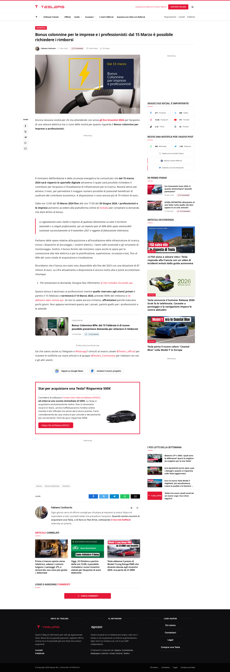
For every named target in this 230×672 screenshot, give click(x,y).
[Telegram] (25, 137)
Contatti (181, 17)
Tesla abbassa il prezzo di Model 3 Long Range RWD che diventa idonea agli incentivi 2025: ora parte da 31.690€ (123, 565)
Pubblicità (191, 17)
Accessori (89, 17)
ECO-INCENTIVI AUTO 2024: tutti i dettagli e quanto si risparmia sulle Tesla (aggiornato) (179, 471)
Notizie (152, 252)
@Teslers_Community (103, 355)
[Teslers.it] (50, 7)
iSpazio (117, 650)
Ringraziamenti (170, 17)
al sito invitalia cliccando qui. (116, 282)
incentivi (66, 486)
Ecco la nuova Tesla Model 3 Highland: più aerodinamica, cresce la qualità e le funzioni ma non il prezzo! (179, 483)
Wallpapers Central (99, 653)
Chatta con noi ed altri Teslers (172, 153)
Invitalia (104, 207)
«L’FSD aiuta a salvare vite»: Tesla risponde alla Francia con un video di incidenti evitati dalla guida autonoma (170, 260)
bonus (39, 486)
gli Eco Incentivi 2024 (111, 120)
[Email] (25, 148)
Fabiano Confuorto (48, 48)
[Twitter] (25, 132)
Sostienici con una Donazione (172, 168)
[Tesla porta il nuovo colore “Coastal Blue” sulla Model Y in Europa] (171, 329)
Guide (76, 17)
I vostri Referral (106, 17)
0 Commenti (78, 48)
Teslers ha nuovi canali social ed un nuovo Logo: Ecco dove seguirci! (179, 496)
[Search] (192, 7)
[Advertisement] (88, 154)
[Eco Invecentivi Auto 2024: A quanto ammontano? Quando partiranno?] (154, 189)
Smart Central (116, 653)
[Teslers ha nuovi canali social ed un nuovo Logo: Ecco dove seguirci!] (154, 496)
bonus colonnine (52, 486)
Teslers (126, 653)
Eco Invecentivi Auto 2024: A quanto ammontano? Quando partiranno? (178, 189)
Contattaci (170, 632)
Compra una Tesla (170, 647)
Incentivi (41, 28)
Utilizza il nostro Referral (172, 161)
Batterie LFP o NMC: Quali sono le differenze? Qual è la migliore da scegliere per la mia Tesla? (179, 458)
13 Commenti (185, 211)
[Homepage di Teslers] (37, 16)
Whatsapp (81, 351)
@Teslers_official (125, 351)
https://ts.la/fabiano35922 (55, 425)
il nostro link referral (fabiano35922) (81, 397)
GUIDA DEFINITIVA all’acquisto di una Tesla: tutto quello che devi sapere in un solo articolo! (180, 205)
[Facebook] (25, 126)
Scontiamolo (127, 650)
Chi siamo (170, 625)
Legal (170, 639)
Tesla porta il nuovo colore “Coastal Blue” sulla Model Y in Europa (168, 348)
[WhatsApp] (25, 143)
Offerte (67, 17)
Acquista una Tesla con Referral (131, 17)
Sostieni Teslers (178, 7)
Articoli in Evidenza (160, 219)
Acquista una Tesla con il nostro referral (150, 7)
